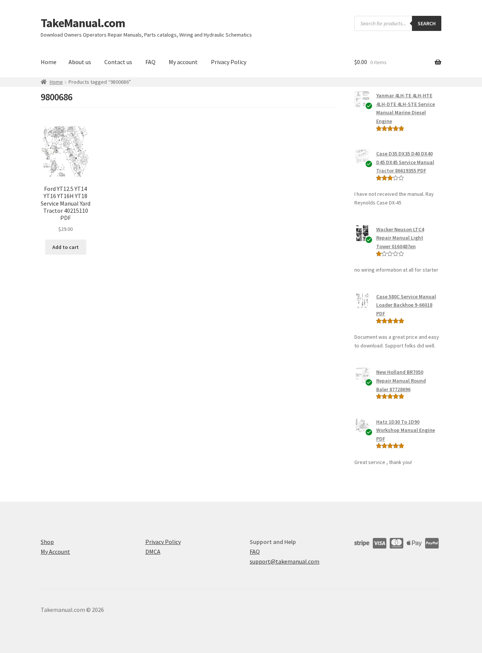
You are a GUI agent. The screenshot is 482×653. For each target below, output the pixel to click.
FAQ (150, 62)
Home (48, 62)
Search (427, 23)
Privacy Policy (228, 62)
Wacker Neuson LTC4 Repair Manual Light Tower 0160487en (400, 238)
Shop (47, 541)
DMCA (152, 551)
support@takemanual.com (284, 561)
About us (80, 62)
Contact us (118, 62)
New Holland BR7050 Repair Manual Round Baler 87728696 (401, 380)
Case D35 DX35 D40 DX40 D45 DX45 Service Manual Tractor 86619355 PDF (405, 162)
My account (183, 62)
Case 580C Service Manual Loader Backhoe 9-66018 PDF (406, 305)
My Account (55, 551)
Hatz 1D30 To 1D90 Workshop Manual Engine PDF (405, 430)
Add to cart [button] (65, 247)
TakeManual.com (83, 23)
